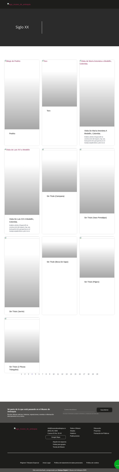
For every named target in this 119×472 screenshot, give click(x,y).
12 (62, 374)
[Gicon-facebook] (47, 459)
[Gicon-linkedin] (72, 459)
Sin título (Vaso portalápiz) (95, 218)
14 (71, 374)
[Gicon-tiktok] (64, 459)
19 (93, 374)
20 (97, 374)
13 (66, 374)
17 (84, 374)
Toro (48, 111)
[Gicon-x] (51, 459)
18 (88, 374)
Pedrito (12, 134)
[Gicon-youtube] (59, 459)
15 (75, 374)
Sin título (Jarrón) (16, 311)
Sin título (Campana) (55, 196)
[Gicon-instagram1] (55, 459)
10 (53, 374)
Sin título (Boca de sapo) (57, 262)
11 (58, 374)
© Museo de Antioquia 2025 (72, 470)
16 (80, 374)
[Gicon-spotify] (68, 459)
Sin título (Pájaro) (91, 282)
